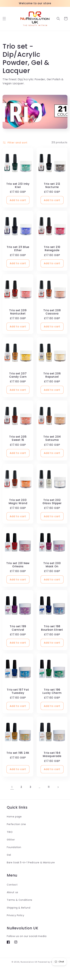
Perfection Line (16, 824)
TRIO (10, 832)
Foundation (14, 847)
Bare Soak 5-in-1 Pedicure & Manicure (31, 862)
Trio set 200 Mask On (52, 565)
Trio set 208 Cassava (52, 312)
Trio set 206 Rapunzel (52, 375)
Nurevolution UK (29, 962)
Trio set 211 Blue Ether (18, 248)
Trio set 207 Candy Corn (18, 375)
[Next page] (58, 787)
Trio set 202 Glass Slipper (52, 501)
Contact (12, 884)
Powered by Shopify (48, 962)
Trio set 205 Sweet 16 (18, 438)
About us (12, 892)
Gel (9, 855)
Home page (14, 816)
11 (48, 787)
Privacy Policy (15, 915)
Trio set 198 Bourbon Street (52, 628)
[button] (4, 18)
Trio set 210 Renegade (52, 248)
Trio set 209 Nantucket (18, 312)
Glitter (11, 839)
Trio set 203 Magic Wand (18, 501)
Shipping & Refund (18, 907)
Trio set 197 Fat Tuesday (18, 691)
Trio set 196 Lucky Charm (52, 691)
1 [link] (12, 787)
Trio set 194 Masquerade (52, 754)
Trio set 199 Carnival (18, 628)
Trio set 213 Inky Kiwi (18, 185)
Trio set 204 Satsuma (52, 438)
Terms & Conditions (19, 900)
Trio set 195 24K (17, 752)
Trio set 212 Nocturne (52, 185)
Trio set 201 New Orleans (18, 565)
